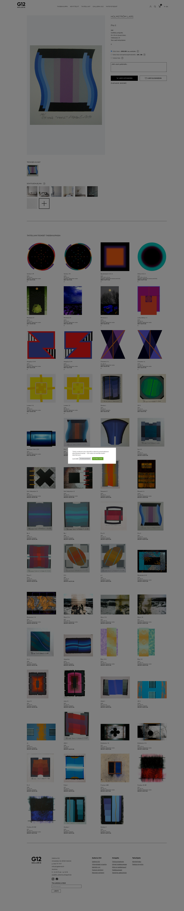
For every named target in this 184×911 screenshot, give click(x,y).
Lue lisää (75, 458)
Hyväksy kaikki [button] (97, 458)
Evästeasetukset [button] (85, 458)
